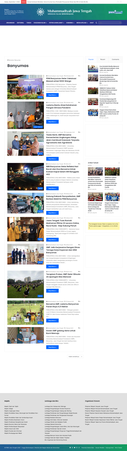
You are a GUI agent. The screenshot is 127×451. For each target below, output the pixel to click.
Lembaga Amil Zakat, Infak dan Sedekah (56, 420)
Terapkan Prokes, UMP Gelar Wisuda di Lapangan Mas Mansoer (63, 275)
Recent (102, 59)
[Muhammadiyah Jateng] (63, 12)
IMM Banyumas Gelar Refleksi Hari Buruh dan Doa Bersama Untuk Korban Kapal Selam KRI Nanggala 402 (62, 170)
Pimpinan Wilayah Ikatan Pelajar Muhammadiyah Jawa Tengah (102, 417)
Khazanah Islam (39, 22)
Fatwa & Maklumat (56, 22)
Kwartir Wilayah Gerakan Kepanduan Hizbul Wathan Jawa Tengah (103, 420)
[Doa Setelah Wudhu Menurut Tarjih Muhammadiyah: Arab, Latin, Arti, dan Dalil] (93, 68)
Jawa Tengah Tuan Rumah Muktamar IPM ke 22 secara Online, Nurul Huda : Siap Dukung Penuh (62, 223)
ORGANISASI (10, 22)
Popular (91, 59)
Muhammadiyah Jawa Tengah (55, 76)
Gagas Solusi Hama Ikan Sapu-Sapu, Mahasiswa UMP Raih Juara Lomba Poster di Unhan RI (109, 113)
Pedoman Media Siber (88, 447)
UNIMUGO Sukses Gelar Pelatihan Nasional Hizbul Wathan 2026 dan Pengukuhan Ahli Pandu (108, 91)
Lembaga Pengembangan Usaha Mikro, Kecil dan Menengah (62, 426)
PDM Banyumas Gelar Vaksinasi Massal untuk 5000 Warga (61, 79)
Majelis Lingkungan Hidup (11, 411)
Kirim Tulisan (118, 447)
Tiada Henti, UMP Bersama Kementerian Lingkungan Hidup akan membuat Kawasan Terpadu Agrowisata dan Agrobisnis (62, 139)
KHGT (92, 22)
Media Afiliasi (81, 22)
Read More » (52, 95)
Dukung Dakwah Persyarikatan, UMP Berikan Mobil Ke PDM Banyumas (63, 197)
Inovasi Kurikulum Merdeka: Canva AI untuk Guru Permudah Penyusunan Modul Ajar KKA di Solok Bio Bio (57, 2)
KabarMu (69, 22)
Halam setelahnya (74, 356)
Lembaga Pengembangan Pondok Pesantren (57, 408)
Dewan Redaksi (99, 447)
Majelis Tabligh (8, 408)
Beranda (11, 60)
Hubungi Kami (110, 447)
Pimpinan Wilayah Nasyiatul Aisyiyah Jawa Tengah (99, 411)
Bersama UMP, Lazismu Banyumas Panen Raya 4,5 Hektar (62, 305)
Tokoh (28, 22)
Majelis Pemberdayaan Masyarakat (14, 426)
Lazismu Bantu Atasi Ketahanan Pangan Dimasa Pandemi (61, 106)
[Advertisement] (63, 40)
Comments (115, 59)
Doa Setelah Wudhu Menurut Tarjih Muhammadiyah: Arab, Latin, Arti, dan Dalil (109, 68)
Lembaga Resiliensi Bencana (53, 417)
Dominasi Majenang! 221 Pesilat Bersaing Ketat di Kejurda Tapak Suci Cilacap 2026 (109, 102)
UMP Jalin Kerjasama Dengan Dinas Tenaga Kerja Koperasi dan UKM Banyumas (63, 250)
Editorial (20, 22)
